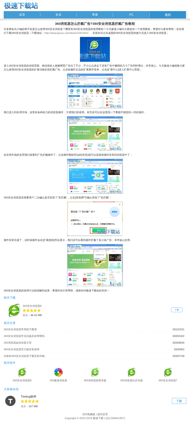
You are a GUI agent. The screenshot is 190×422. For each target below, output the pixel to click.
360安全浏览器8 (32, 305)
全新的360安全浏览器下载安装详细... (25, 356)
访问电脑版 (88, 414)
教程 (168, 14)
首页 (22, 14)
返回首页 (102, 414)
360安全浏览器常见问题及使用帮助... (25, 336)
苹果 (95, 14)
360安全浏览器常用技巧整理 (20, 329)
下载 (177, 309)
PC (131, 14)
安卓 (58, 14)
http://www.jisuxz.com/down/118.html (66, 32)
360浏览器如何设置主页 (18, 342)
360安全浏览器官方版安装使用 (21, 349)
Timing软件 (28, 396)
